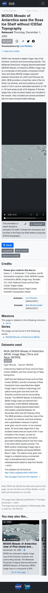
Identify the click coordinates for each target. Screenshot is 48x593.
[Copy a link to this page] (23, 41)
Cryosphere (8, 250)
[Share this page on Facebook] (33, 41)
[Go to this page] (20, 530)
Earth (9, 245)
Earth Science (22, 250)
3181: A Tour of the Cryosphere (33, 10)
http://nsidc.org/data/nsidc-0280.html (21, 472)
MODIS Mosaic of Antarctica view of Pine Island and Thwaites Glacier (20, 545)
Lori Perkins (26, 46)
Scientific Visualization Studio (12, 3)
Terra (8, 323)
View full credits (11, 51)
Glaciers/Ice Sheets (11, 255)
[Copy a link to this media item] (25, 224)
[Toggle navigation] (42, 3)
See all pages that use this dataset (21, 476)
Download (38, 224)
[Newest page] (45, 10)
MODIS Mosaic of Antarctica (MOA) (23, 337)
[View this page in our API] (17, 41)
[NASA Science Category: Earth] (24, 550)
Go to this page (18, 572)
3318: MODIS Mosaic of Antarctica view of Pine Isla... (11, 10)
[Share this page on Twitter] (28, 41)
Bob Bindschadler (34, 305)
